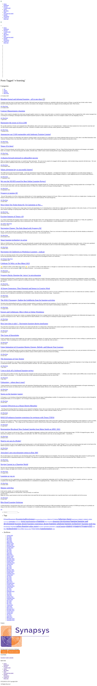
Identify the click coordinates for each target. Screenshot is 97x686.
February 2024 (10, 569)
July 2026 (9, 536)
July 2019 (9, 602)
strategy (69, 526)
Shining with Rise (7, 488)
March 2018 (10, 607)
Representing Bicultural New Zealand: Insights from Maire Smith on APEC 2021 (30, 429)
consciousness (6, 521)
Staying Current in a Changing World (14, 464)
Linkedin (11, 657)
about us (49, 519)
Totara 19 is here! (7, 146)
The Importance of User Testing (12, 359)
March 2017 (10, 617)
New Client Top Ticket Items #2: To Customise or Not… (22, 205)
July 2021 (9, 592)
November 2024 (10, 560)
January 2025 (10, 557)
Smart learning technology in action (14, 240)
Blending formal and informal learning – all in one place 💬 (23, 99)
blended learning (75, 519)
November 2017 (10, 610)
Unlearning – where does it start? (13, 382)
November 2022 (10, 583)
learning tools (87, 524)
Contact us (4, 651)
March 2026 (10, 542)
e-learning (40, 521)
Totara (33, 529)
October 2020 (10, 596)
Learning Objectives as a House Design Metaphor (19, 406)
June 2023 (9, 577)
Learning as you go (8, 476)
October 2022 (10, 584)
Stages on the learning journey (12, 394)
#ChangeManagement (10, 519)
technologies (12, 528)
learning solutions (56, 523)
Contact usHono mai (6, 18)
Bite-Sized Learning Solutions (12, 502)
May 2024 (9, 568)
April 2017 (9, 616)
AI (53, 519)
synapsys (77, 526)
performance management (49, 526)
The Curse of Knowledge (10, 335)
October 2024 (10, 561)
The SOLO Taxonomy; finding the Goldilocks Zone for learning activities (28, 300)
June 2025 (9, 550)
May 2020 (9, 601)
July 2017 (9, 614)
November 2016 (10, 618)
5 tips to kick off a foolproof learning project (17, 371)
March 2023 (10, 581)
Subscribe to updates (14, 651)
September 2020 (10, 598)
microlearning (7, 526)
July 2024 (9, 565)
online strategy (34, 526)
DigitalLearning (18, 521)
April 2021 (9, 595)
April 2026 (9, 541)
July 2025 (9, 549)
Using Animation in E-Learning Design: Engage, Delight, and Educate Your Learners (32, 347)
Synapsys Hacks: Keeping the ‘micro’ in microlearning (21, 275)
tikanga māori (28, 528)
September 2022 (10, 586)
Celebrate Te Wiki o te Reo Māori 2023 (15, 263)
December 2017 (10, 609)
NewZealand (13, 526)
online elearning (22, 526)
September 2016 (10, 620)
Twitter (7, 657)
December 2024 (10, 558)
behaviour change (65, 519)
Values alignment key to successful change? (17, 170)
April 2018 (9, 606)
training (37, 529)
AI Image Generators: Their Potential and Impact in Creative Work (25, 288)
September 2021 (10, 591)
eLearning (50, 521)
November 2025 (10, 546)
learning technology (73, 524)
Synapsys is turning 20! (9, 193)
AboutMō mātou (6, 10)
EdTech (46, 521)
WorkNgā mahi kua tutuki (8, 13)
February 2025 (10, 556)
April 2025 (9, 553)
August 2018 (10, 605)
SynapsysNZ (86, 526)
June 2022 (9, 590)
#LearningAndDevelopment (25, 519)
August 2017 (10, 613)
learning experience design (38, 524)
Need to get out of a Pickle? (11, 441)
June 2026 (9, 538)
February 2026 (10, 543)
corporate (12, 521)
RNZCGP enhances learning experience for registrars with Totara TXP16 (27, 417)
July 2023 (9, 576)
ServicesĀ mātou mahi (7, 7)
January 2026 (10, 545)
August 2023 (10, 575)
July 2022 (9, 588)
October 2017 (10, 611)
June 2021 (9, 594)
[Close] (1, 25)
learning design (21, 524)
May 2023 (9, 579)
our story (41, 526)
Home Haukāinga (6, 4)
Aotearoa (56, 519)
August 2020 (10, 599)
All (4, 89)
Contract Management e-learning (13, 111)
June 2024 (9, 566)
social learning (61, 526)
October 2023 (10, 572)
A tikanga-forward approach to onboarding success (19, 158)
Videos (5, 90)
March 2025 (10, 554)
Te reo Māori (21, 529)
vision (53, 528)
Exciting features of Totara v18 (12, 216)
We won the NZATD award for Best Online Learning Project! (23, 181)
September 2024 (10, 562)
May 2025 (9, 551)
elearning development (61, 521)
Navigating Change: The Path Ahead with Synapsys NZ (21, 228)
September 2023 (10, 573)
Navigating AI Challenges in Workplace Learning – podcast (23, 252)
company (80, 519)
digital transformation (28, 521)
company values (87, 519)
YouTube (3, 657)
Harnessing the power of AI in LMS (14, 123)
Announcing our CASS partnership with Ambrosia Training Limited (26, 134)
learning (73, 521)
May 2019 (9, 603)
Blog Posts (6, 93)
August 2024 (10, 564)
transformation (46, 528)
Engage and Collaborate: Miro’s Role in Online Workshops (22, 312)
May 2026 (9, 539)
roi (55, 526)
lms (94, 524)
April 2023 (9, 580)
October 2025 (10, 547)
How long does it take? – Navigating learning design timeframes (24, 324)
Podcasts (6, 92)
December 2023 (10, 571)
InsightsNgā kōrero (6, 15)
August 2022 (10, 587)
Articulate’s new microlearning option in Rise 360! (19, 453)
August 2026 (10, 535)
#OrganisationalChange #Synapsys (41, 519)
